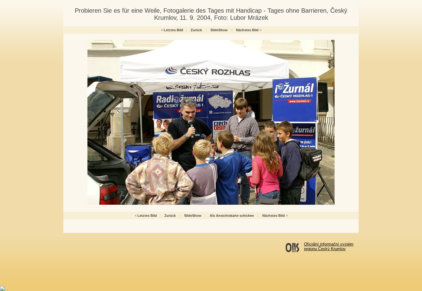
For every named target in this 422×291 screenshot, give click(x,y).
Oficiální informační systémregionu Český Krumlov (328, 246)
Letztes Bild (173, 30)
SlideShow (219, 30)
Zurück (196, 30)
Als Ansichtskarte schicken (232, 215)
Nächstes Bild (247, 30)
